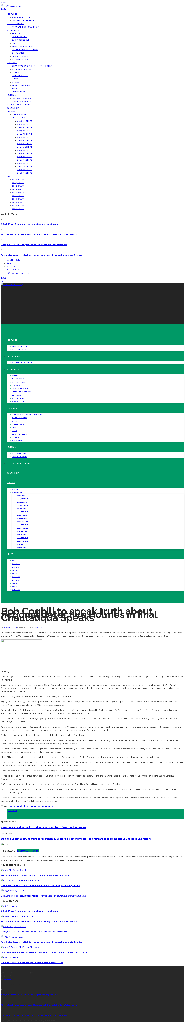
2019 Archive (24, 141)
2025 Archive (24, 124)
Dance (15, 72)
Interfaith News (21, 98)
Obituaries (18, 53)
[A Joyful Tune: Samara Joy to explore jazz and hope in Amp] (10, 906)
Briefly (16, 33)
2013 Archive (24, 163)
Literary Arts (20, 76)
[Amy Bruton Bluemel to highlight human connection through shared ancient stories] (13, 937)
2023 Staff (18, 189)
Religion (11, 95)
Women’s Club (20, 59)
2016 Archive (24, 153)
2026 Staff (18, 179)
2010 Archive (24, 173)
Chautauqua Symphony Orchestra (32, 66)
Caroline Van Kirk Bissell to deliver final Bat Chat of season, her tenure (43, 827)
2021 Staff (18, 196)
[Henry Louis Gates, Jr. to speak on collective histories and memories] (13, 927)
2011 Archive (24, 170)
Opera (15, 82)
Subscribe (11, 263)
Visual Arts (19, 92)
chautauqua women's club (39, 806)
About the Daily (13, 260)
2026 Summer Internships (18, 273)
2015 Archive (24, 157)
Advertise (11, 266)
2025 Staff (18, 183)
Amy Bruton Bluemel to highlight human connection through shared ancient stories (41, 255)
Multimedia (13, 108)
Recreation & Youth (18, 105)
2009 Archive (24, 147)
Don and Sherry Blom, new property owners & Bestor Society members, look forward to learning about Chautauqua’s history (76, 838)
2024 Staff (18, 186)
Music (15, 79)
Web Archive (19, 115)
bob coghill (16, 806)
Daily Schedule (21, 40)
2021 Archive (24, 137)
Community (13, 30)
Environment (19, 37)
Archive (11, 111)
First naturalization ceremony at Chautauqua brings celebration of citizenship (39, 234)
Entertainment (15, 24)
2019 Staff (18, 202)
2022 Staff (18, 192)
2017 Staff (18, 209)
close (3, 3)
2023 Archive (24, 131)
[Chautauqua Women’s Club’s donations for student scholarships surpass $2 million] (20, 880)
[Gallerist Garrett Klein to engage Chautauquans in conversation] (10, 957)
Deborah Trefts (10, 627)
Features (17, 43)
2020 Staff (18, 199)
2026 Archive (24, 121)
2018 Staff (18, 205)
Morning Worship (22, 102)
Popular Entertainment (26, 27)
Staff (10, 176)
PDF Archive (19, 118)
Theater (16, 89)
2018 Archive (24, 144)
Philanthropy (20, 56)
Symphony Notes (21, 69)
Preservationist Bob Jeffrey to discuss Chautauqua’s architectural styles (35, 875)
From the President (23, 46)
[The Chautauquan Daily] (12, 6)
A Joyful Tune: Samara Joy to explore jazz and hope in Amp (29, 224)
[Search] (2, 281)
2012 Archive (24, 166)
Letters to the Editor (25, 50)
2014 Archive (24, 160)
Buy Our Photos (13, 270)
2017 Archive (24, 150)
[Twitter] (3, 9)
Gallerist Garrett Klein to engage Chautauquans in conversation (32, 963)
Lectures (12, 14)
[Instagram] (5, 9)
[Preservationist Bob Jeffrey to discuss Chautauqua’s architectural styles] (14, 870)
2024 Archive (24, 128)
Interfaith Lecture (23, 20)
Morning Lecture (22, 17)
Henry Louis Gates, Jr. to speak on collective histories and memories (34, 245)
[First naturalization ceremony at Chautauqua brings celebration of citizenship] (19, 916)
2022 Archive (24, 134)
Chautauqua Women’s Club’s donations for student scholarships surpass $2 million (40, 886)
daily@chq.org (9, 979)
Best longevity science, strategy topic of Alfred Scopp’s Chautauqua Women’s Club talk (43, 896)
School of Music (22, 85)
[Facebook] (1, 9)
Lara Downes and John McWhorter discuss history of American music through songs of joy (44, 952)
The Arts (12, 63)
